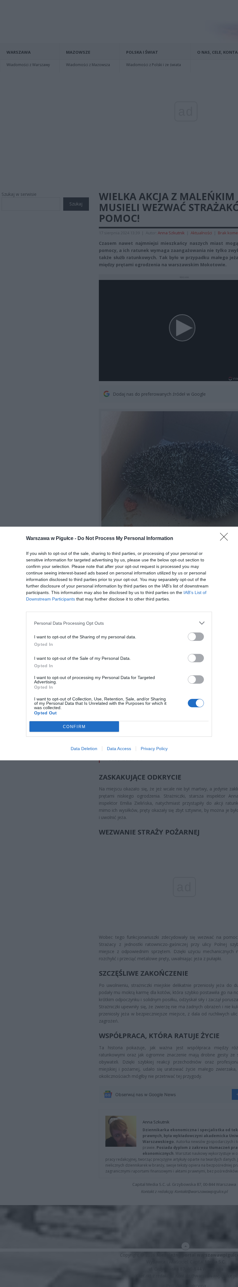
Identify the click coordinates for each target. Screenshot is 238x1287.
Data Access (119, 748)
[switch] (196, 636)
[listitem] (119, 623)
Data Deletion (84, 748)
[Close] (226, 539)
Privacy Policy (154, 748)
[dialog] (119, 643)
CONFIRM (74, 726)
